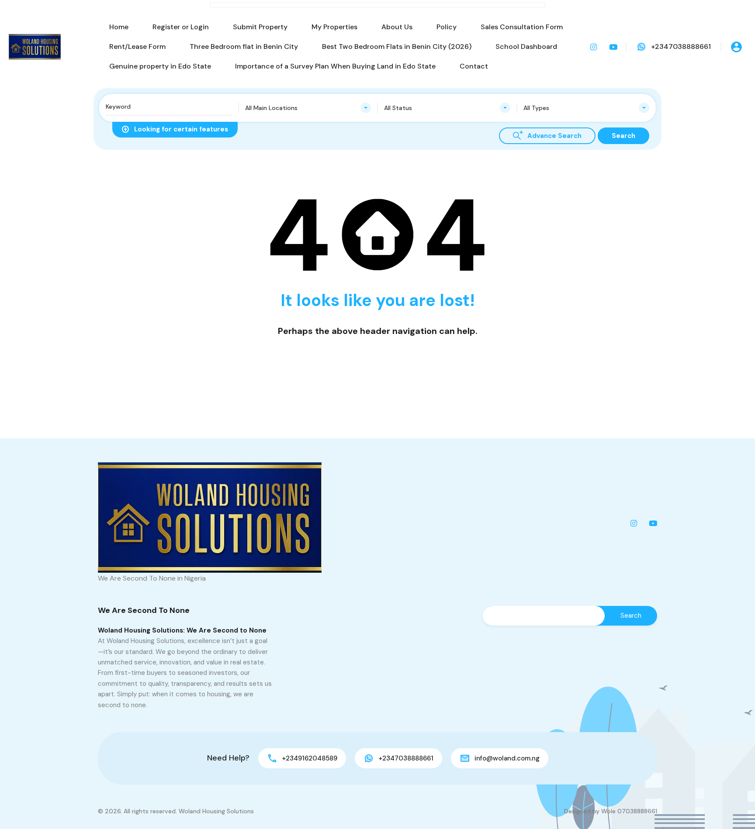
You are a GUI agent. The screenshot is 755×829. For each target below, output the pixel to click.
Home (118, 26)
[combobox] (308, 107)
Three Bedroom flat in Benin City (244, 46)
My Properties (334, 26)
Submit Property (260, 26)
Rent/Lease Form (137, 46)
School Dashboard (526, 46)
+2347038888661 (681, 46)
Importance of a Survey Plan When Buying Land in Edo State (335, 66)
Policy (446, 26)
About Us (396, 26)
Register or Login (180, 26)
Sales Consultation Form (522, 26)
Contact (474, 66)
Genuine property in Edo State (160, 66)
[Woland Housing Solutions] (35, 47)
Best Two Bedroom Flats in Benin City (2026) (396, 46)
